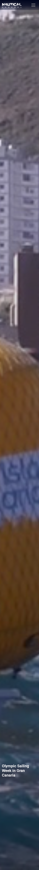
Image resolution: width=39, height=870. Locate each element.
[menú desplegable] (33, 5)
